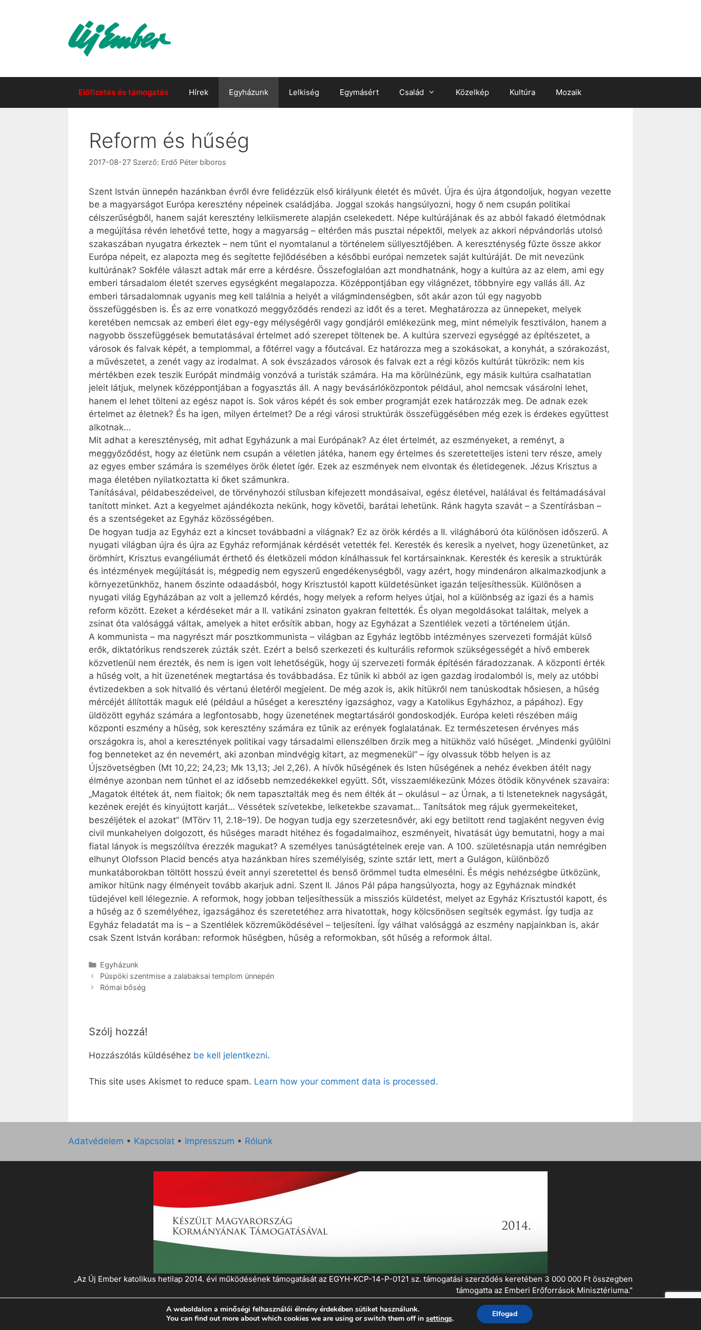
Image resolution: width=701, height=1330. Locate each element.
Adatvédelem (96, 1141)
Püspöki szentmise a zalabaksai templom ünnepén (187, 976)
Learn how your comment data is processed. (346, 1081)
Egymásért (359, 92)
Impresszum (210, 1141)
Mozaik (568, 92)
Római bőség (123, 987)
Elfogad (504, 1314)
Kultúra (522, 92)
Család (411, 92)
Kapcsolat (154, 1141)
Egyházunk (248, 92)
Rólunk (258, 1141)
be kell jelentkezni (230, 1055)
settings (439, 1318)
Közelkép (472, 92)
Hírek (198, 92)
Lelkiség (304, 92)
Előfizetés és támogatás (123, 92)
